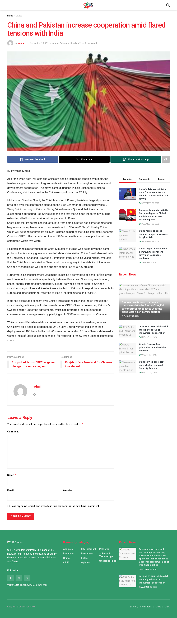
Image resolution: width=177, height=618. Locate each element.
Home (10, 16)
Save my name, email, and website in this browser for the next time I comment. (55, 506)
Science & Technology (106, 555)
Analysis (68, 549)
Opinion (85, 562)
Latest (19, 16)
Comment (14, 431)
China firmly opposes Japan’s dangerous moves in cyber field (153, 234)
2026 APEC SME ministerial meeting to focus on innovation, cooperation (153, 329)
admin (21, 43)
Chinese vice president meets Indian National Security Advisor (151, 365)
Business (68, 553)
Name (11, 475)
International (88, 549)
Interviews (87, 553)
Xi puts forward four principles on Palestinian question (152, 347)
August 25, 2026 (131, 316)
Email (11, 490)
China (66, 558)
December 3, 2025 (39, 43)
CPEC (66, 562)
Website (67, 490)
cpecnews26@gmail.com (34, 585)
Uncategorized (108, 560)
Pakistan (64, 43)
